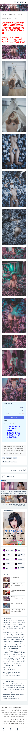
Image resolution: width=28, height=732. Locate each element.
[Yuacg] (2, 8)
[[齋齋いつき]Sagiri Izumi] (6, 605)
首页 (9, 18)
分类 (10, 730)
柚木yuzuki (9, 458)
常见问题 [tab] (20, 14)
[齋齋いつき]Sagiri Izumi (16, 603)
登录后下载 (14, 417)
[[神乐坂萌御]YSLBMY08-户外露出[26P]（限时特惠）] (20, 499)
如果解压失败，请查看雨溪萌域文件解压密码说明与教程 (13, 435)
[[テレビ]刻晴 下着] (6, 579)
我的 (17, 730)
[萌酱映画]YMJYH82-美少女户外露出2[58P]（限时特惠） (7, 493)
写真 (5, 7)
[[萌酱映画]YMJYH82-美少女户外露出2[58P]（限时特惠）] (7, 486)
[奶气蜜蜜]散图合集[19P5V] (7, 504)
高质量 (14, 458)
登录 (22, 2)
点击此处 (21, 42)
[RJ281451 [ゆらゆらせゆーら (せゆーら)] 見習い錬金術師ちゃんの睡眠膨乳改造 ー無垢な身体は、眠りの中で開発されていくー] (6, 586)
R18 (4, 458)
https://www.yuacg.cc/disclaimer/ (11, 698)
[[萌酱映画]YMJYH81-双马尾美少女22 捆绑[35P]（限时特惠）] (20, 487)
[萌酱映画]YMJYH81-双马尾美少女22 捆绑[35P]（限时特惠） (20, 493)
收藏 (5, 462)
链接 (15, 462)
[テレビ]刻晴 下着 (15, 577)
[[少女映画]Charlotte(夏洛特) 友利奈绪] (6, 593)
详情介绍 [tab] (6, 14)
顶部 (24, 730)
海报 (10, 462)
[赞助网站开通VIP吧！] (14, 528)
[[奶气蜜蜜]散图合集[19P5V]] (7, 499)
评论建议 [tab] (13, 14)
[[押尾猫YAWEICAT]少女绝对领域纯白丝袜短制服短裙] (6, 611)
